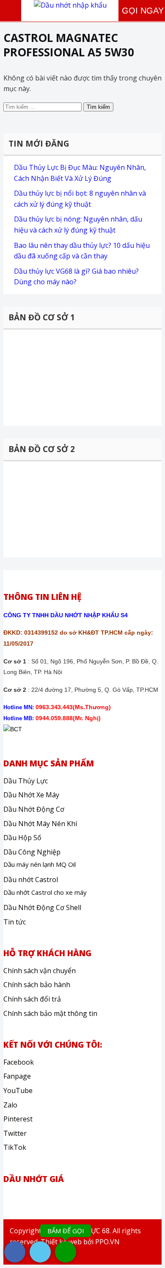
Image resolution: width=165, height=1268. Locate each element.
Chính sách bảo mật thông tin (50, 1013)
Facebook (18, 1062)
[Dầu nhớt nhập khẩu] (70, 5)
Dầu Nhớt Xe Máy (31, 794)
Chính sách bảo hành (36, 984)
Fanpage (17, 1076)
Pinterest (18, 1119)
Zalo (10, 1105)
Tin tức (14, 922)
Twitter (15, 1133)
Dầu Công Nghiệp (31, 852)
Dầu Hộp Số (22, 837)
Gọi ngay (143, 10)
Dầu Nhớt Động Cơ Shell (42, 907)
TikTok (14, 1147)
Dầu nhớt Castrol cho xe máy (45, 892)
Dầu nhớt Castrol (30, 879)
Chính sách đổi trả (32, 999)
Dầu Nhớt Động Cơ (33, 809)
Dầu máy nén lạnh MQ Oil (39, 864)
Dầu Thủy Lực (25, 780)
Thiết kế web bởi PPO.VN (80, 1241)
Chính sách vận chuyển (39, 970)
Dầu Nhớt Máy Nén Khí (40, 823)
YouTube (18, 1090)
